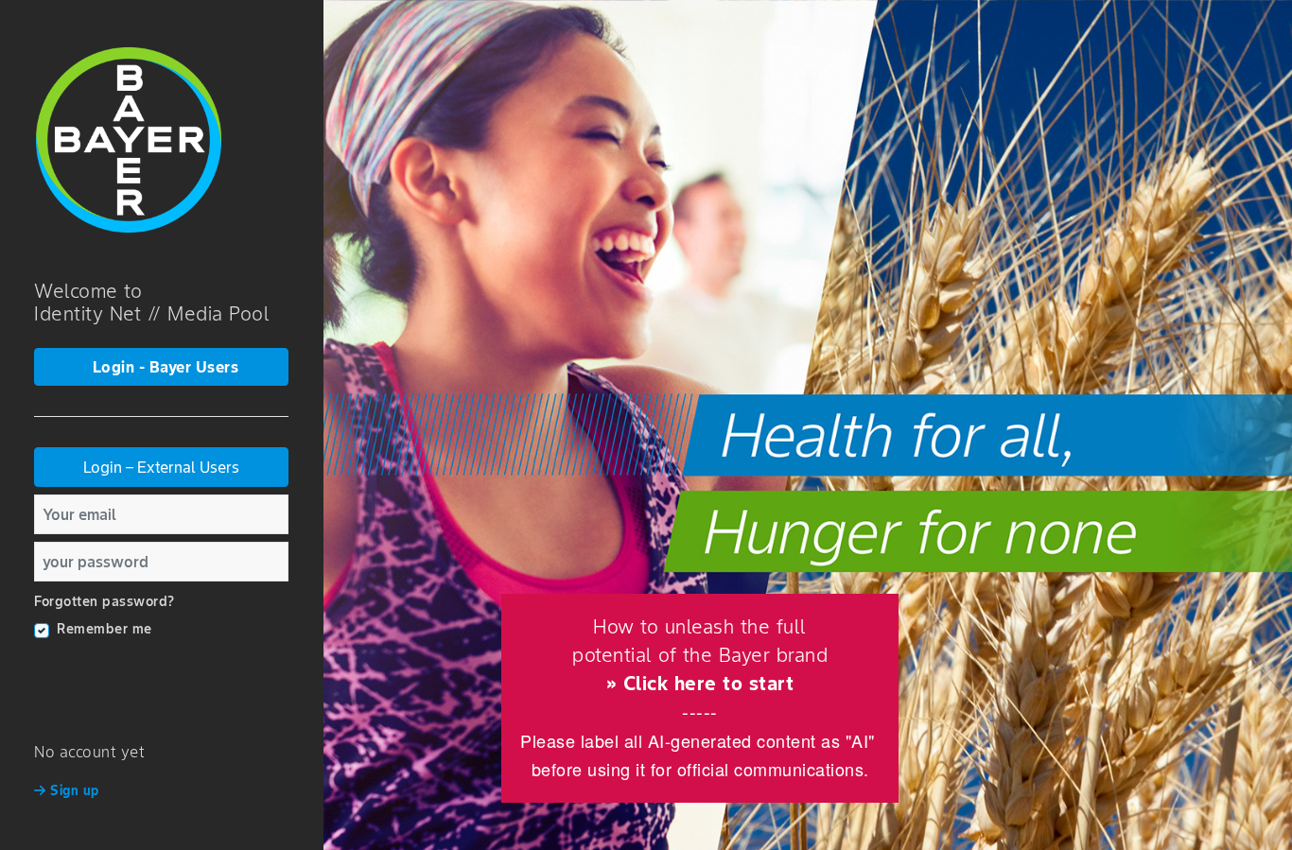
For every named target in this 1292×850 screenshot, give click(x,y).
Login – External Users (161, 467)
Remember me (104, 628)
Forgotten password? (104, 601)
